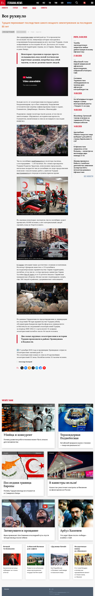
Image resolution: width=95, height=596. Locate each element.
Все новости (88, 176)
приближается (37, 161)
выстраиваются (23, 173)
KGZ (44, 3)
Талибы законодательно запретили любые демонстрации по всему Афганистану (83, 47)
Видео (25, 8)
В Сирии (20, 265)
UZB (62, 3)
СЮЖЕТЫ (44, 8)
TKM (56, 3)
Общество (38, 32)
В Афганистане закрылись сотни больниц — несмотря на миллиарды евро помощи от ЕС (83, 151)
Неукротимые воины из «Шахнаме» (80, 549)
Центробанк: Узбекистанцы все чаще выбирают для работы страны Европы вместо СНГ (83, 136)
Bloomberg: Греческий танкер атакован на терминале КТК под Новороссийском (82, 119)
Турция (32, 32)
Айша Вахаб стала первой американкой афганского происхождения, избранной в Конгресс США (83, 67)
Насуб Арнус (29, 274)
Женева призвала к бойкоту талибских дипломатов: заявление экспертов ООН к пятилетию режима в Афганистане (83, 166)
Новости (5, 8)
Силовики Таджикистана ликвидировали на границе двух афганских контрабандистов (81, 83)
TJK (50, 3)
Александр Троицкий (8, 32)
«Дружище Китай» (58, 547)
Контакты (6, 589)
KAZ (38, 3)
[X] (22, 367)
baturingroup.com (62, 592)
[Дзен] (33, 367)
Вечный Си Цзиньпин (9, 548)
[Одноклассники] (29, 367)
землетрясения (26, 37)
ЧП (28, 32)
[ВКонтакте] (25, 367)
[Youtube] (44, 367)
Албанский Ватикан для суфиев (35, 548)
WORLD (69, 3)
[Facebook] (40, 367)
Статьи (15, 8)
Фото (34, 8)
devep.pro (57, 594)
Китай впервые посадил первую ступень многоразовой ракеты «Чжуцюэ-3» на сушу (83, 102)
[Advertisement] (42, 385)
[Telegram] (36, 367)
